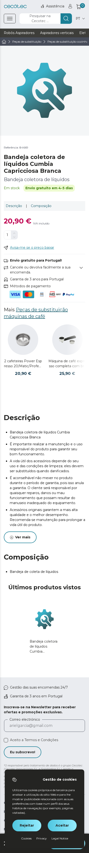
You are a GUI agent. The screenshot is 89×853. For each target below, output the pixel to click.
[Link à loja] (15, 6)
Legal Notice (60, 838)
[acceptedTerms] (6, 740)
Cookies (26, 838)
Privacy (41, 838)
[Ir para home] (4, 42)
